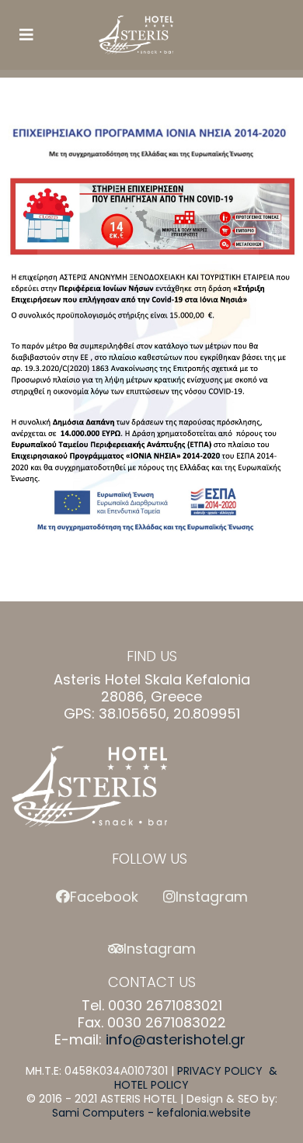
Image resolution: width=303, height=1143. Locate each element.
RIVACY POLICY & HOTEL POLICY (195, 1078)
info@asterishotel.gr (176, 1039)
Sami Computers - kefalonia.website (151, 1112)
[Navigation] (26, 35)
